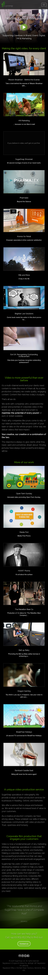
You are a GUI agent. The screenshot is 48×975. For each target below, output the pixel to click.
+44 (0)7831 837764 (20, 937)
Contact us (24, 944)
